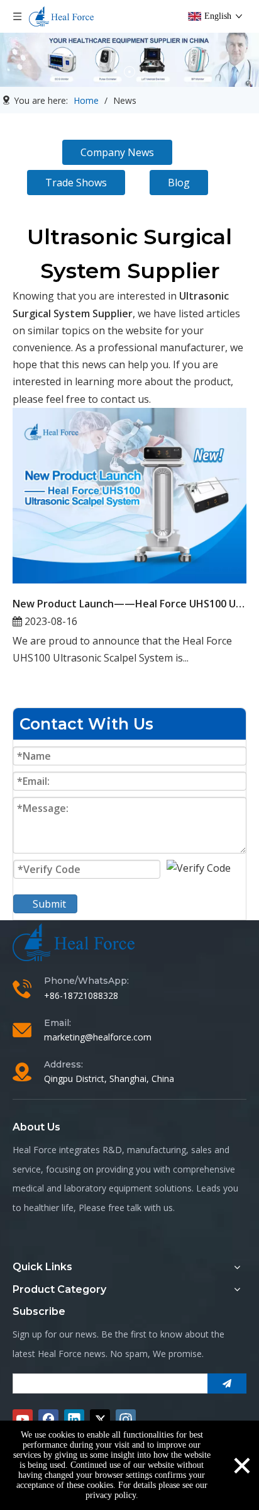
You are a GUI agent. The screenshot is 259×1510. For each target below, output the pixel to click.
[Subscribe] (226, 1383)
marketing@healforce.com (98, 1037)
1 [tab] (115, 71)
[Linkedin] (74, 1419)
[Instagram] (126, 1419)
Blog (179, 182)
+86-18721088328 (81, 995)
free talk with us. (141, 1208)
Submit (49, 904)
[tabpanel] (129, 60)
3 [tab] (143, 71)
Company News (117, 152)
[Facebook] (48, 1419)
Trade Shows (76, 182)
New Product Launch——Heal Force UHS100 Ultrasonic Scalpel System (129, 604)
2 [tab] (129, 71)
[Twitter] (100, 1419)
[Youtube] (23, 1419)
